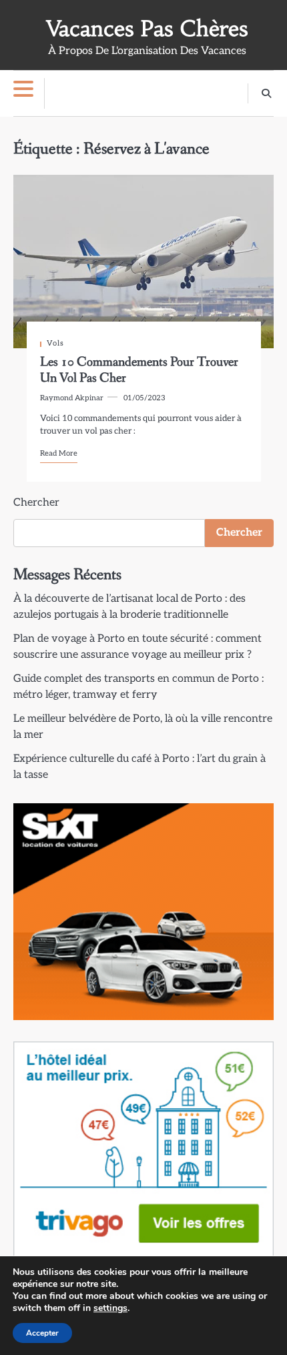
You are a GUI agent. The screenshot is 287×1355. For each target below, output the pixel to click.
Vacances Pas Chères (147, 28)
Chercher (36, 502)
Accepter (42, 1333)
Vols (55, 343)
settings (110, 1308)
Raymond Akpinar (71, 398)
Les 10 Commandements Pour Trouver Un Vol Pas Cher (139, 370)
